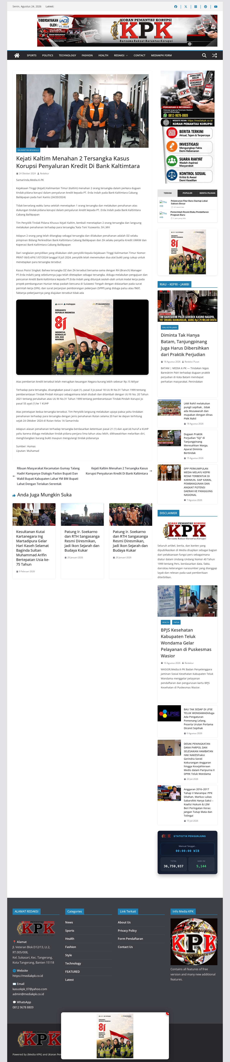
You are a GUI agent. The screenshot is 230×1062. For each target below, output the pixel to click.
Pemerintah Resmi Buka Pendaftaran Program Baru (190, 213)
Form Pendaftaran (130, 939)
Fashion (87, 55)
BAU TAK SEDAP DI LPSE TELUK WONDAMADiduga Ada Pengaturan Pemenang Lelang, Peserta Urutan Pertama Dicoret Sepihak (199, 719)
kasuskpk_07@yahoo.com (30, 989)
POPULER (187, 193)
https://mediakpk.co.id (28, 976)
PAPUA (176, 622)
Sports (31, 55)
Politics (47, 55)
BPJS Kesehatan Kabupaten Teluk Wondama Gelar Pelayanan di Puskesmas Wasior (186, 643)
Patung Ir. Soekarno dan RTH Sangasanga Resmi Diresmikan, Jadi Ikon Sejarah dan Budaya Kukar (82, 541)
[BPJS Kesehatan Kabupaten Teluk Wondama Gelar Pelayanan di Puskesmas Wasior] (187, 601)
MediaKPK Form (161, 55)
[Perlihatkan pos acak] (214, 55)
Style (68, 955)
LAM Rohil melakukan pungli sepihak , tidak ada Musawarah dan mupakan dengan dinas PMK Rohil (198, 411)
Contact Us (125, 947)
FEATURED (72, 972)
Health (103, 55)
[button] (126, 55)
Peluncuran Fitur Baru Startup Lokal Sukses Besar (189, 202)
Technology (67, 55)
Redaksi (119, 55)
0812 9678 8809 (23, 1007)
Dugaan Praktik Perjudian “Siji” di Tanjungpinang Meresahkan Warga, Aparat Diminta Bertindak (196, 443)
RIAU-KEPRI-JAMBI (169, 327)
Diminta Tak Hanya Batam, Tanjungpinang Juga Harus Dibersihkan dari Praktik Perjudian (185, 344)
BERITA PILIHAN (207, 193)
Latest (69, 980)
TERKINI (168, 193)
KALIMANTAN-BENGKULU (28, 150)
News (69, 922)
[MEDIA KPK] (184, 521)
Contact (139, 55)
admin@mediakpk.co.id (28, 994)
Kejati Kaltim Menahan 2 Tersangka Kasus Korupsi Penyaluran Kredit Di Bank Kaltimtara (117, 470)
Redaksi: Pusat (192, 361)
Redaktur (44, 173)
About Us (124, 922)
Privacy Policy (127, 931)
